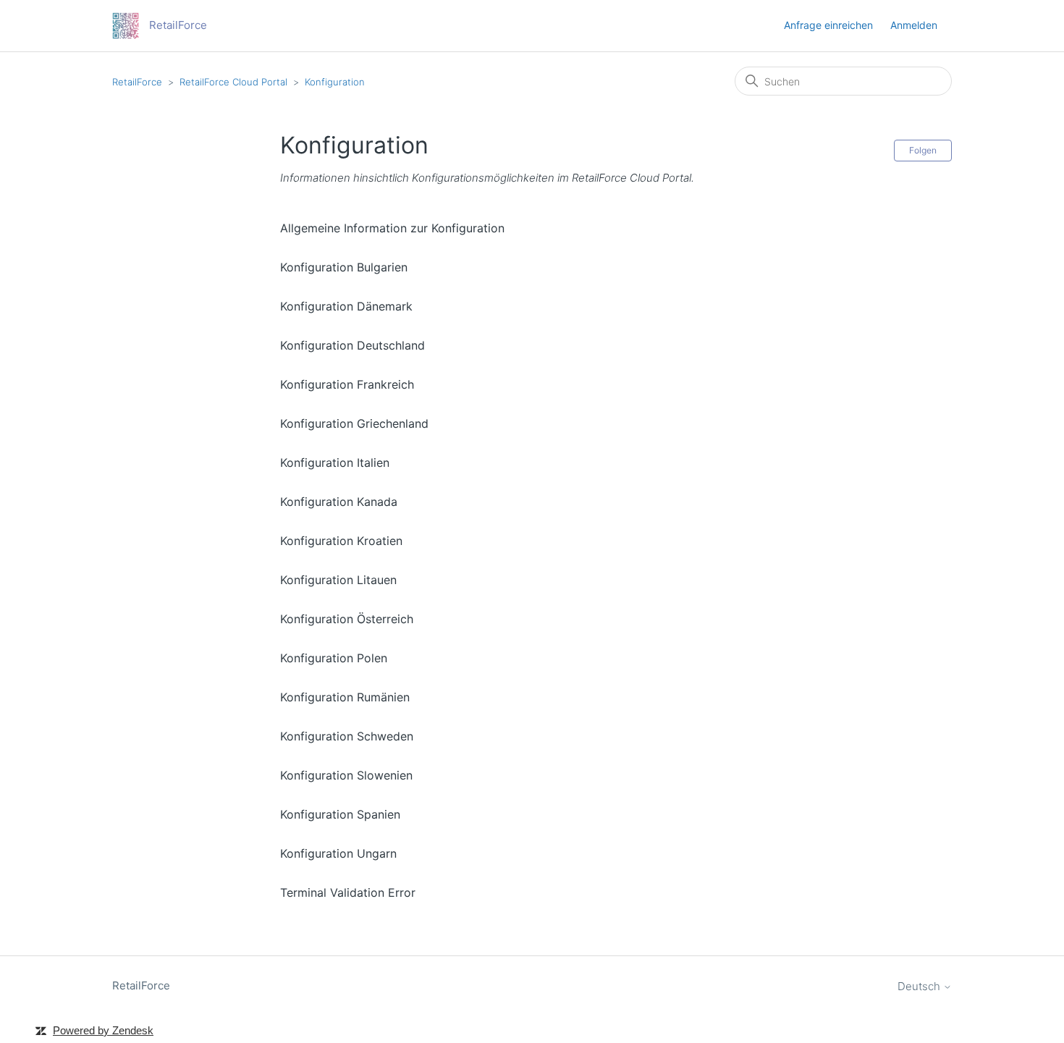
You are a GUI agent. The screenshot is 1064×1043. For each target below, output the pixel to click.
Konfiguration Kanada (338, 501)
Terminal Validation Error (347, 892)
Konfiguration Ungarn (338, 853)
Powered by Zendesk (103, 1030)
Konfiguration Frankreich (347, 384)
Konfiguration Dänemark (346, 306)
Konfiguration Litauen (338, 580)
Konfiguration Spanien (340, 814)
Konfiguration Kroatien (341, 540)
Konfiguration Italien (334, 462)
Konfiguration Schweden (346, 736)
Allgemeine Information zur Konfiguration (392, 228)
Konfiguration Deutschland (352, 345)
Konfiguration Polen (333, 658)
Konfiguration (335, 82)
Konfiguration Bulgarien (344, 267)
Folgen (923, 150)
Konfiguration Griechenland (354, 423)
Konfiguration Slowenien (346, 775)
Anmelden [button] (913, 25)
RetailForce (137, 82)
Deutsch (920, 986)
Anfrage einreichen (828, 25)
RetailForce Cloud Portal (233, 82)
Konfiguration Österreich (346, 619)
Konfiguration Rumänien (345, 697)
